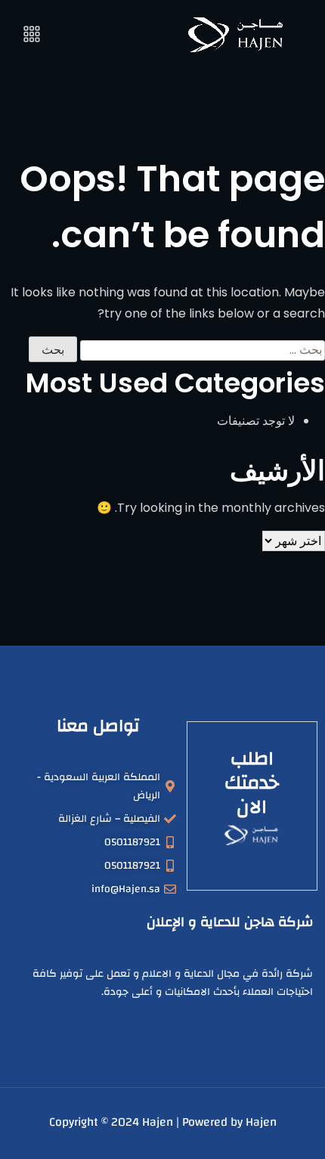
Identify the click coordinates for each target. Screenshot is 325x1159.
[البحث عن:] (202, 350)
